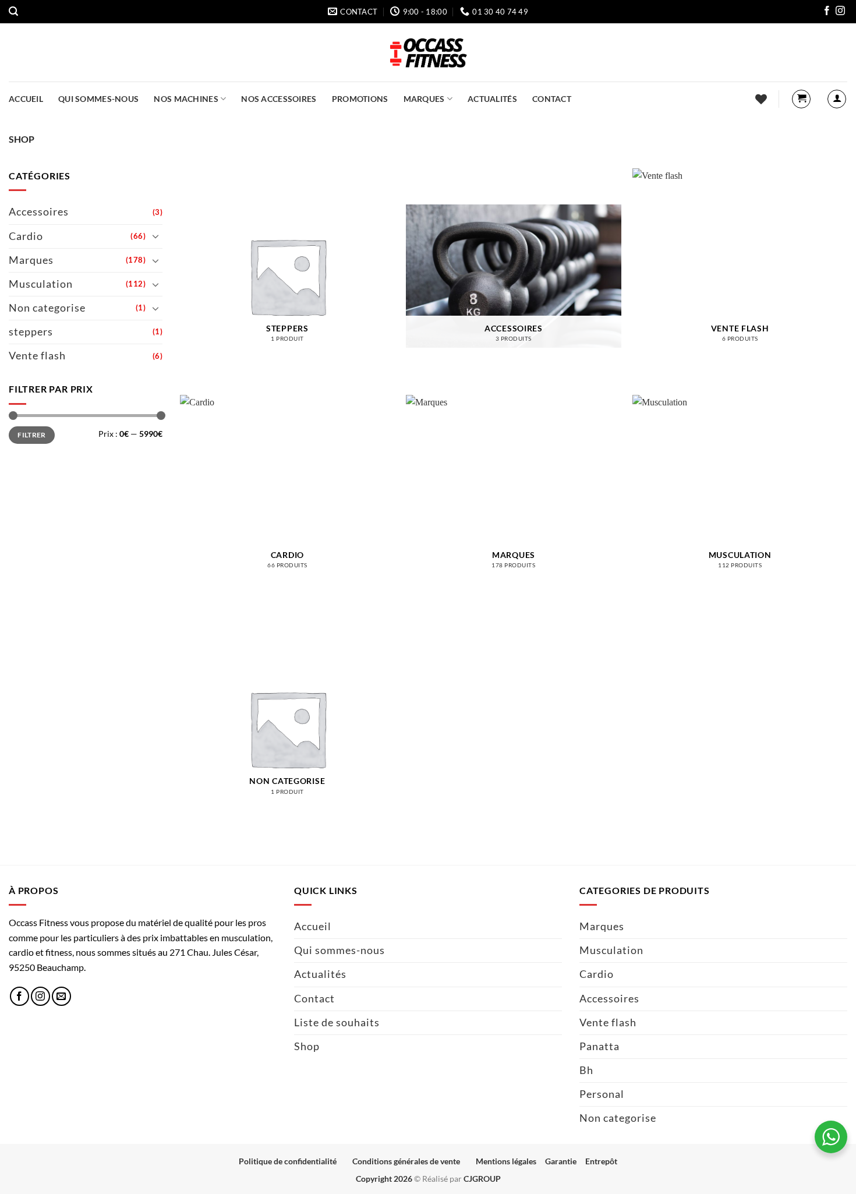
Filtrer (31, 434)
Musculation (41, 284)
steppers (31, 332)
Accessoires (39, 212)
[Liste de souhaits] (761, 99)
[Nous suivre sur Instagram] (840, 12)
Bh (586, 1070)
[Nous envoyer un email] (61, 996)
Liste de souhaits (337, 1022)
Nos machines (186, 99)
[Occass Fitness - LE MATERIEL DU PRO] (428, 52)
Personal (601, 1094)
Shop (307, 1046)
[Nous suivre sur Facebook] (827, 12)
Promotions (360, 99)
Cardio (26, 235)
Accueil (26, 99)
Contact (551, 99)
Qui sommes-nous (98, 99)
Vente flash (37, 355)
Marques (424, 99)
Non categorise (47, 308)
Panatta (599, 1046)
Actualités (492, 99)
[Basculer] (155, 236)
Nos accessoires (278, 99)
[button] (13, 11)
